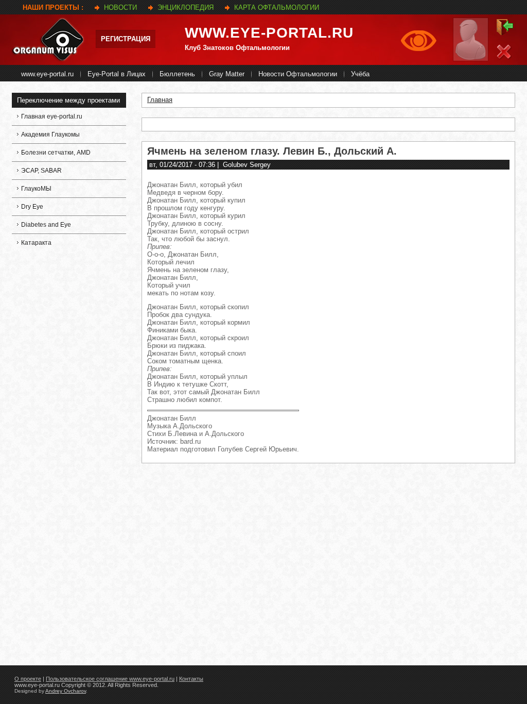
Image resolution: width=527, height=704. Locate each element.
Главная (159, 100)
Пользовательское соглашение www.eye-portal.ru (110, 679)
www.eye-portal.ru (269, 33)
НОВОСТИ (120, 7)
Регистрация (125, 39)
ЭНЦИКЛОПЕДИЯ (185, 7)
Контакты (191, 679)
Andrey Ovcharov (65, 691)
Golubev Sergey (247, 165)
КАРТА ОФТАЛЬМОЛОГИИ (276, 7)
